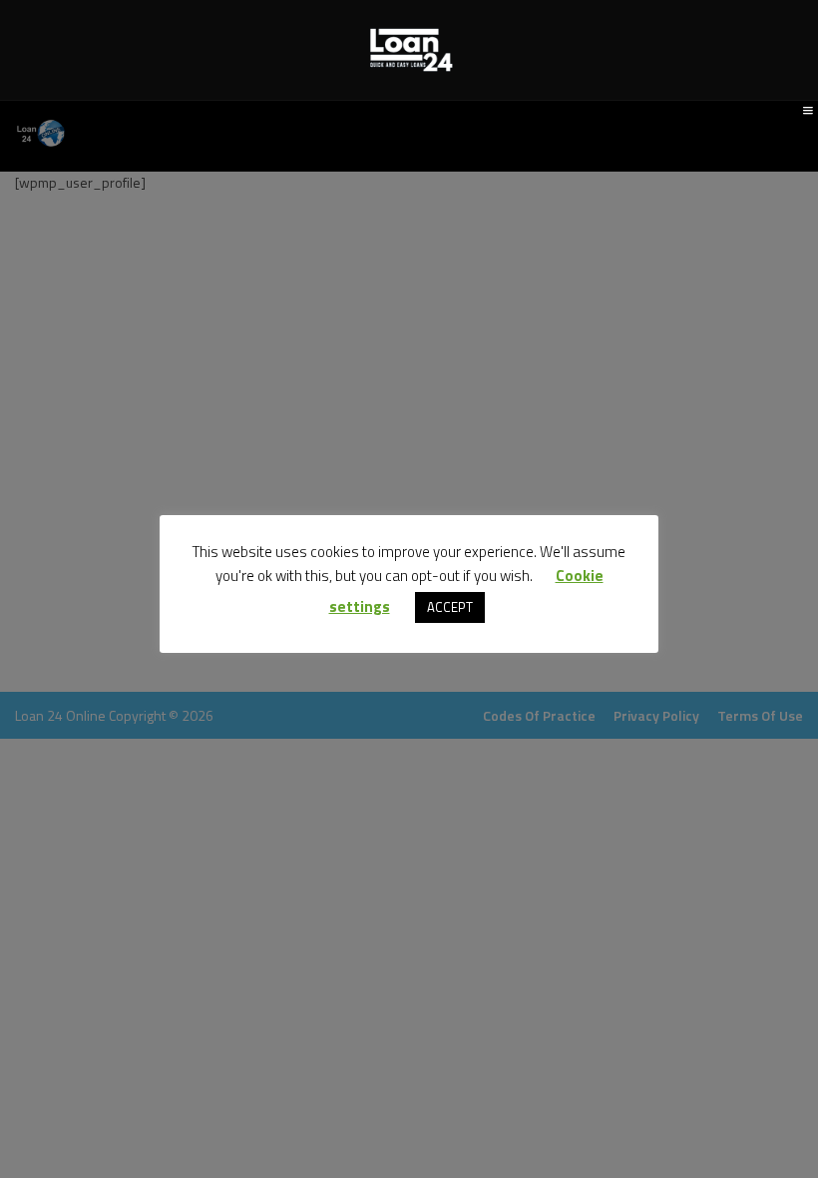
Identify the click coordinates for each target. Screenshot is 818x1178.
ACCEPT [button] (450, 607)
